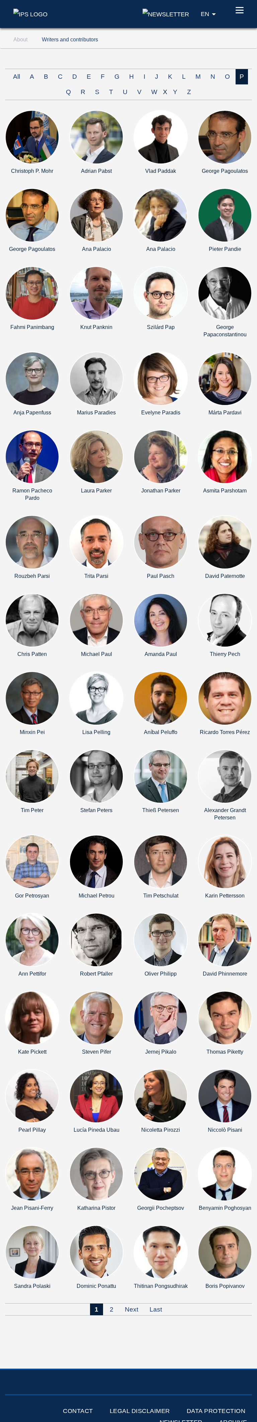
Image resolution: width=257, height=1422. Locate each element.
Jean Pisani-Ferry (32, 1208)
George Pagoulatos (225, 171)
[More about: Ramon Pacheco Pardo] (32, 456)
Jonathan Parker (160, 490)
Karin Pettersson (225, 896)
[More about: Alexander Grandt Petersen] (225, 776)
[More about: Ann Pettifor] (32, 939)
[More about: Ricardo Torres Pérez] (225, 698)
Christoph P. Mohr (32, 171)
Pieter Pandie (225, 249)
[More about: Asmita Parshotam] (225, 456)
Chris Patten (32, 654)
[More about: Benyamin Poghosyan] (225, 1173)
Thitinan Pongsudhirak (161, 1286)
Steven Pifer (96, 1052)
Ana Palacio (96, 249)
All (16, 76)
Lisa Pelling (96, 732)
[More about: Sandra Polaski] (32, 1252)
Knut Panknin (96, 327)
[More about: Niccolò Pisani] (225, 1095)
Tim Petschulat (160, 896)
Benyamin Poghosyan (225, 1208)
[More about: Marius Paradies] (96, 378)
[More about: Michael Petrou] (96, 861)
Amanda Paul (161, 654)
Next (131, 1309)
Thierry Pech (225, 654)
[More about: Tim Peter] (32, 776)
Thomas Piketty (224, 1052)
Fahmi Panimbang (32, 327)
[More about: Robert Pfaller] (96, 939)
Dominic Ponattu (96, 1286)
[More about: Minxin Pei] (32, 698)
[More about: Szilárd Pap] (161, 293)
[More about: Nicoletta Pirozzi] (161, 1095)
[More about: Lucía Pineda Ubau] (96, 1095)
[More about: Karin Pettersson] (225, 861)
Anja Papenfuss (32, 412)
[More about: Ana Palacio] (96, 215)
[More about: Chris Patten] (32, 620)
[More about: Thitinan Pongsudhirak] (161, 1252)
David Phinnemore (225, 974)
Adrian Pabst (96, 171)
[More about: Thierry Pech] (225, 620)
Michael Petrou (96, 896)
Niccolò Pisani (225, 1130)
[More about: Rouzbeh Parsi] (32, 542)
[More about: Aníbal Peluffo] (161, 698)
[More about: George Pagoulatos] (225, 136)
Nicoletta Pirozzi (160, 1130)
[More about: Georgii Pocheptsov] (161, 1173)
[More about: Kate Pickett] (32, 1017)
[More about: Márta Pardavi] (225, 378)
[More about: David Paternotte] (225, 542)
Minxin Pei (32, 732)
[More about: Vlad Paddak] (161, 136)
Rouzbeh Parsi (32, 576)
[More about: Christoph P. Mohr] (32, 136)
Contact (78, 1411)
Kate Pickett (32, 1052)
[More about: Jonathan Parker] (161, 456)
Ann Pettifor (32, 974)
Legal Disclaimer (140, 1411)
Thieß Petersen (160, 810)
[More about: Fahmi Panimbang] (32, 293)
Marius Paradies (96, 412)
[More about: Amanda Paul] (161, 620)
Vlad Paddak (160, 171)
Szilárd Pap (161, 327)
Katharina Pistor (96, 1208)
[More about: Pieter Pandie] (225, 215)
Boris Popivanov (225, 1286)
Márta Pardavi (225, 412)
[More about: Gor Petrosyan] (32, 861)
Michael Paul (96, 654)
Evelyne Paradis (160, 412)
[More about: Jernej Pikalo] (161, 1017)
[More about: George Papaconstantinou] (225, 293)
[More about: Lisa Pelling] (96, 698)
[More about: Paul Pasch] (161, 542)
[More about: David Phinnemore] (225, 939)
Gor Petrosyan (32, 896)
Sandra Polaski (32, 1286)
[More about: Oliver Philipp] (161, 939)
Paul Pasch (160, 576)
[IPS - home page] (30, 13)
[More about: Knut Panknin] (96, 293)
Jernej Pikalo (160, 1052)
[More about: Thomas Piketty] (225, 1017)
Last (156, 1309)
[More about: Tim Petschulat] (161, 861)
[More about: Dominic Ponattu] (96, 1252)
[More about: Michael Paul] (96, 620)
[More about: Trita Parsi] (96, 542)
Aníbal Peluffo (160, 732)
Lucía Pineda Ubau (96, 1130)
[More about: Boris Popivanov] (225, 1252)
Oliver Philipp (161, 974)
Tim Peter (32, 810)
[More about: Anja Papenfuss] (32, 378)
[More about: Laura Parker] (96, 456)
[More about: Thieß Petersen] (161, 776)
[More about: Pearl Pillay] (32, 1095)
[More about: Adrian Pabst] (96, 136)
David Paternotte (225, 576)
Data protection (216, 1411)
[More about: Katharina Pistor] (96, 1173)
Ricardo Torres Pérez (225, 732)
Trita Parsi (96, 576)
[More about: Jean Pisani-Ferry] (32, 1173)
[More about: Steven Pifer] (96, 1017)
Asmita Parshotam (225, 490)
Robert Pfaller (96, 974)
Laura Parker (96, 490)
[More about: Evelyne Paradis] (161, 378)
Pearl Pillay (32, 1130)
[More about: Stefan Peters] (96, 776)
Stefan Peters (96, 810)
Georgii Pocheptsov (160, 1208)
